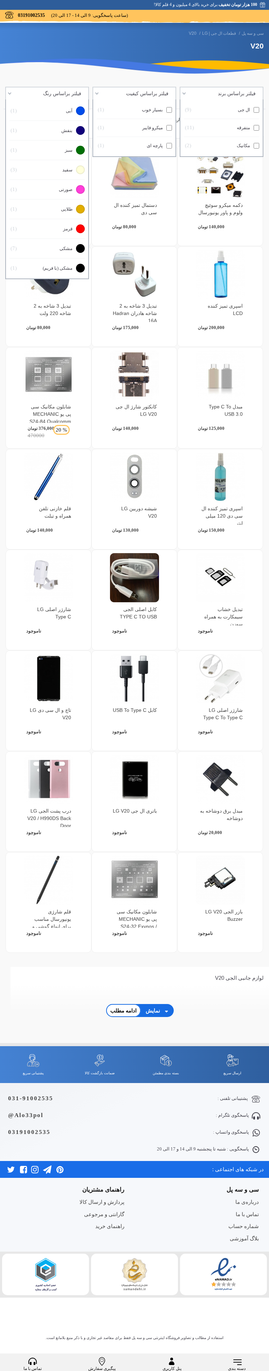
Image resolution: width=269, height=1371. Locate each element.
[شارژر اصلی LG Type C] (48, 577)
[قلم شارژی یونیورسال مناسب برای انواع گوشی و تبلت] (48, 880)
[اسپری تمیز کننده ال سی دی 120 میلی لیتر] (220, 476)
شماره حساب (243, 1226)
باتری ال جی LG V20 (135, 811)
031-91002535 (30, 1098)
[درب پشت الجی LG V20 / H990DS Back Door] (48, 779)
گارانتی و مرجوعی (104, 1214)
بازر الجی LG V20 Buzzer (224, 915)
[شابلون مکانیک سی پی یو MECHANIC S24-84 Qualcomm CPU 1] (48, 375)
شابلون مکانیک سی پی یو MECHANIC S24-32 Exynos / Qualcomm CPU (137, 923)
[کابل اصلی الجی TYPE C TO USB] (134, 577)
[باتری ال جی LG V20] (134, 779)
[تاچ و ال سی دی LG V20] (48, 678)
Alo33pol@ (25, 1115)
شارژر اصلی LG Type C (54, 612)
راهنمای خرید (109, 1226)
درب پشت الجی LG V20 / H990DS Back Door (49, 818)
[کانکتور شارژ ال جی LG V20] (134, 375)
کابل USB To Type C (135, 710)
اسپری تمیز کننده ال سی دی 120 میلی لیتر (222, 516)
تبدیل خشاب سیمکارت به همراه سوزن (223, 616)
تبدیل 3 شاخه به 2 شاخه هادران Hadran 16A (135, 313)
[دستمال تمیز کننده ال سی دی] (134, 173)
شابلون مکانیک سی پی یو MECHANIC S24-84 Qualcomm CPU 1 (50, 418)
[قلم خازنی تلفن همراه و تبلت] (48, 476)
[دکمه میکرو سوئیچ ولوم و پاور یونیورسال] (220, 173)
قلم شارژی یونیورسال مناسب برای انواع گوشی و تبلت (51, 923)
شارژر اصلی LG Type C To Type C (223, 713)
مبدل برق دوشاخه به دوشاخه (221, 814)
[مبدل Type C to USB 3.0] (220, 375)
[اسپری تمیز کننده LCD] (220, 274)
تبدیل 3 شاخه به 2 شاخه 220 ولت (52, 309)
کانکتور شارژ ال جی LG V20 (136, 410)
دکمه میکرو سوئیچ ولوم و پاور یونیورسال (220, 208)
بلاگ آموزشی (244, 1238)
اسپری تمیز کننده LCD (225, 309)
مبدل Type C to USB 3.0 (226, 410)
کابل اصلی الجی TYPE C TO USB (138, 612)
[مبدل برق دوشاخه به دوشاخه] (220, 779)
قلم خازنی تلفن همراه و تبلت (55, 512)
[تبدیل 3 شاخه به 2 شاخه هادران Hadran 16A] (134, 274)
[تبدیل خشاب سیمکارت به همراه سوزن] (220, 577)
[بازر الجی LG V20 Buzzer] (220, 880)
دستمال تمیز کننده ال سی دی (135, 208)
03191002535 (29, 1132)
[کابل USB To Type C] (134, 678)
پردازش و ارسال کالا (102, 1202)
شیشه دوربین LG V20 (139, 512)
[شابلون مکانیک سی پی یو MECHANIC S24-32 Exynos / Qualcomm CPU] (134, 880)
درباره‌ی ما (247, 1202)
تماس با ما (247, 1214)
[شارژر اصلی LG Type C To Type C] (220, 678)
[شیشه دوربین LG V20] (134, 476)
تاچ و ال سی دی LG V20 (50, 713)
